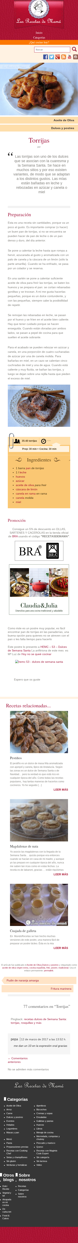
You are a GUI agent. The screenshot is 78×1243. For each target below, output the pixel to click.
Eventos (10, 1121)
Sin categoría (42, 1157)
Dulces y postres (62, 128)
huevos (20, 476)
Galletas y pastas (44, 1121)
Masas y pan (12, 1132)
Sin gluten (11, 1161)
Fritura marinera (61, 988)
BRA (15, 536)
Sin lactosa (41, 1161)
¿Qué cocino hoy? (39, 42)
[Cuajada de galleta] (39, 905)
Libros (39, 1128)
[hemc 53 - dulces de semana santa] (39, 661)
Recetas (22, 1186)
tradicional (63, 967)
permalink (48, 970)
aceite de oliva (25, 485)
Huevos (40, 1125)
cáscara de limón (26, 489)
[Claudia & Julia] (39, 613)
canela (20, 497)
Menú (9, 1139)
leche (23, 472)
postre (54, 967)
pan (28, 468)
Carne (9, 1113)
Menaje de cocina (44, 1132)
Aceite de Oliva (64, 120)
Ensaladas (41, 1117)
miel (18, 502)
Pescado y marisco (45, 1143)
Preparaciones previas (17, 1147)
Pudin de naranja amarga (23, 980)
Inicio (39, 32)
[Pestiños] (39, 732)
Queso (39, 1147)
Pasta (9, 1143)
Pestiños (16, 758)
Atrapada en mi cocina (6, 1202)
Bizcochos (41, 1109)
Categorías (39, 37)
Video (39, 1165)
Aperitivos (41, 1105)
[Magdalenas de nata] (39, 820)
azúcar (20, 480)
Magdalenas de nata (24, 846)
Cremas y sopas (44, 1113)
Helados (10, 1125)
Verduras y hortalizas (16, 1165)
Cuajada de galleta (23, 930)
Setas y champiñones (16, 1157)
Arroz (9, 1109)
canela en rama (26, 493)
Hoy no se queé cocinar (36, 654)
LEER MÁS (61, 789)
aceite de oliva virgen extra (15, 967)
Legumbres (11, 1128)
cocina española (37, 967)
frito (48, 967)
